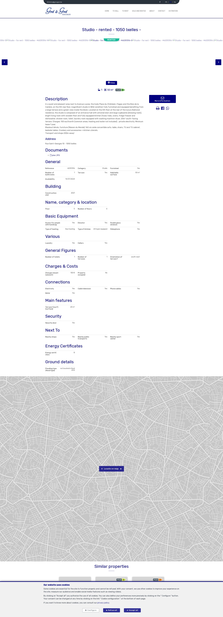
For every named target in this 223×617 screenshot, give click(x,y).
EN (171, 2)
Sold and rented (139, 11)
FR (166, 2)
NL (175, 2)
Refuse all (112, 610)
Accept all (133, 610)
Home (107, 11)
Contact (161, 11)
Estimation (173, 11)
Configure (91, 610)
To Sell (116, 11)
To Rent (125, 11)
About (152, 11)
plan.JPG (56, 155)
